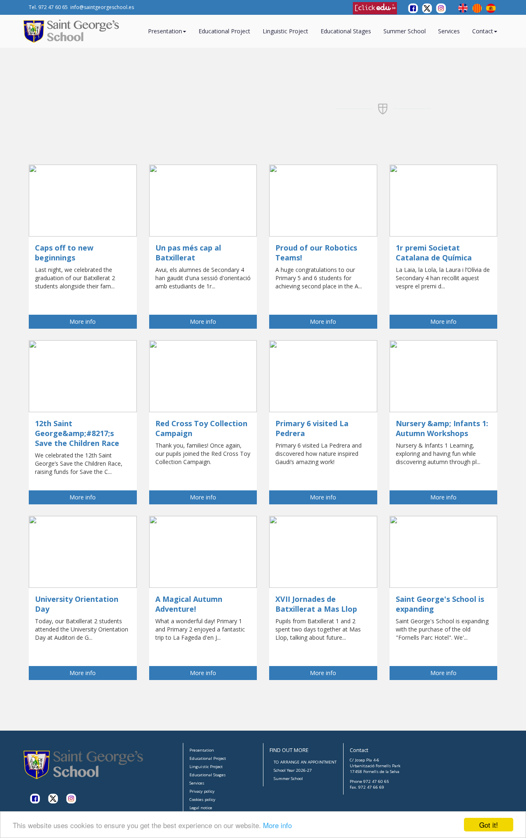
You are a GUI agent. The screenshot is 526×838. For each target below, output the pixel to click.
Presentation (201, 750)
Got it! (488, 824)
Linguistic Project (285, 31)
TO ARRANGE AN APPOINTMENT (305, 762)
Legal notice (200, 807)
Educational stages (346, 31)
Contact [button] (482, 31)
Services (449, 31)
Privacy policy (202, 791)
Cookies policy (202, 799)
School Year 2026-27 (293, 770)
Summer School (404, 31)
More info (277, 825)
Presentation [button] (165, 31)
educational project (224, 31)
